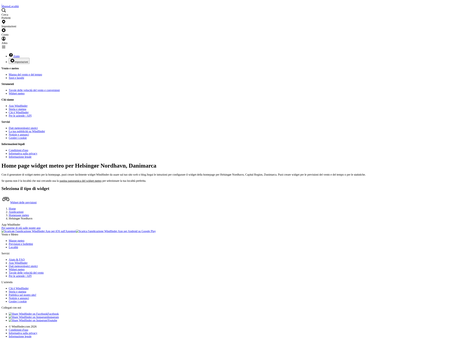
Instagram (53, 317)
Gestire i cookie (18, 137)
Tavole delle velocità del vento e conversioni (34, 90)
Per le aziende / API (20, 115)
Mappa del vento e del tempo (25, 74)
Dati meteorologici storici (23, 128)
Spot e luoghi (16, 77)
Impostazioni (21, 62)
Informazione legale (20, 156)
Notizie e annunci (19, 134)
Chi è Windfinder (19, 112)
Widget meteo (17, 93)
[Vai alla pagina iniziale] (1, 3)
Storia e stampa (17, 109)
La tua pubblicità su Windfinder (27, 131)
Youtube (52, 320)
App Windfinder (18, 105)
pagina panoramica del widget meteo (81, 180)
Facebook (53, 313)
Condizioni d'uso (18, 150)
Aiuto (16, 56)
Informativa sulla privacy (23, 153)
